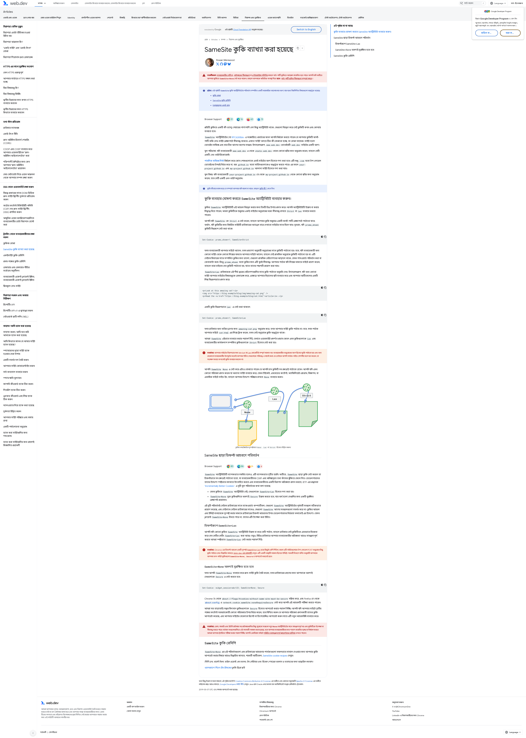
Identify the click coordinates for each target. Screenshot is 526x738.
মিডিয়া (235, 17)
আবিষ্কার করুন (58, 3)
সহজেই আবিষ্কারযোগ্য (309, 17)
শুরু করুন (510, 33)
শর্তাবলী (43, 732)
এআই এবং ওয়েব (10, 17)
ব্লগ (143, 3)
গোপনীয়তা (53, 732)
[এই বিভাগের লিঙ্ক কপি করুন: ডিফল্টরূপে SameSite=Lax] (238, 526)
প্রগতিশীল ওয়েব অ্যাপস (91, 17)
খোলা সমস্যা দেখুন (134, 711)
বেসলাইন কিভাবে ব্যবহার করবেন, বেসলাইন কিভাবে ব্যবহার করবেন (110, 3)
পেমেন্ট (110, 17)
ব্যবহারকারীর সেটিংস (225, 75)
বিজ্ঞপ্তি (122, 17)
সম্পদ (40, 3)
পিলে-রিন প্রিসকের (223, 667)
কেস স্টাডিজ (156, 3)
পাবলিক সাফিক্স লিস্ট (214, 161)
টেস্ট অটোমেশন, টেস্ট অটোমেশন (338, 17)
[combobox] (472, 3)
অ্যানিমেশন (206, 17)
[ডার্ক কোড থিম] (322, 236)
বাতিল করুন (487, 33)
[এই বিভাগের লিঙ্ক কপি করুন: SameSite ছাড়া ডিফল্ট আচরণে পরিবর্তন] (261, 455)
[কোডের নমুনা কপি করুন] (325, 236)
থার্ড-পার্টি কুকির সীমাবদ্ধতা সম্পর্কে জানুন (296, 78)
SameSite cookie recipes (275, 655)
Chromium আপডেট (267, 711)
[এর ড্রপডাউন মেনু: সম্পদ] (46, 3)
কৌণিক (361, 17)
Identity (71, 17)
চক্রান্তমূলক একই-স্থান (221, 105)
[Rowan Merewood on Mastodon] (225, 65)
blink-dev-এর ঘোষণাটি (243, 553)
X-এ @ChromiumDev (401, 706)
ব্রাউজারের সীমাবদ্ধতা (242, 75)
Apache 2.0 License (304, 681)
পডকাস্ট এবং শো (265, 720)
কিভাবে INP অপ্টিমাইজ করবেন (144, 17)
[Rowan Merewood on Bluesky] (229, 65)
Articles (8, 12)
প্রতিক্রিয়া (191, 17)
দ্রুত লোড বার (28, 17)
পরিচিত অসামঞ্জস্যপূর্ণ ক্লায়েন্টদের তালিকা (279, 633)
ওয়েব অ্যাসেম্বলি (274, 17)
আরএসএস (396, 720)
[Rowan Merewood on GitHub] (221, 65)
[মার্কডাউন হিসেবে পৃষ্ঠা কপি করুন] (298, 48)
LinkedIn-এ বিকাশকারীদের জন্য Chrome (408, 715)
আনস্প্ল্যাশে (209, 667)
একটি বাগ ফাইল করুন (135, 706)
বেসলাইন (74, 3)
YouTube (395, 711)
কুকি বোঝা (217, 95)
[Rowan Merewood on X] (217, 65)
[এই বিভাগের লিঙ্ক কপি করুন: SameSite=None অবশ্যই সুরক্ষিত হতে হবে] (256, 567)
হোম (206, 39)
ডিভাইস (290, 17)
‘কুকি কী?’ (263, 188)
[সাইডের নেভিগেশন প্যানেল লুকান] (33, 733)
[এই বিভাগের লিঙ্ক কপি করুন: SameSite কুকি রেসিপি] (238, 643)
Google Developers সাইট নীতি (232, 684)
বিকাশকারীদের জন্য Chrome (270, 706)
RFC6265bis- (238, 137)
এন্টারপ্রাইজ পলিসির (260, 75)
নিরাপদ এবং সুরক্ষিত (253, 17)
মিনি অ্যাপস (222, 17)
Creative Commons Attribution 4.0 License (253, 681)
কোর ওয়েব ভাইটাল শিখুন (51, 17)
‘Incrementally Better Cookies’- (220, 486)
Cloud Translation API (242, 29)
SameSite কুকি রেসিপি (222, 100)
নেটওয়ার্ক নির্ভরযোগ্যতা (172, 17)
